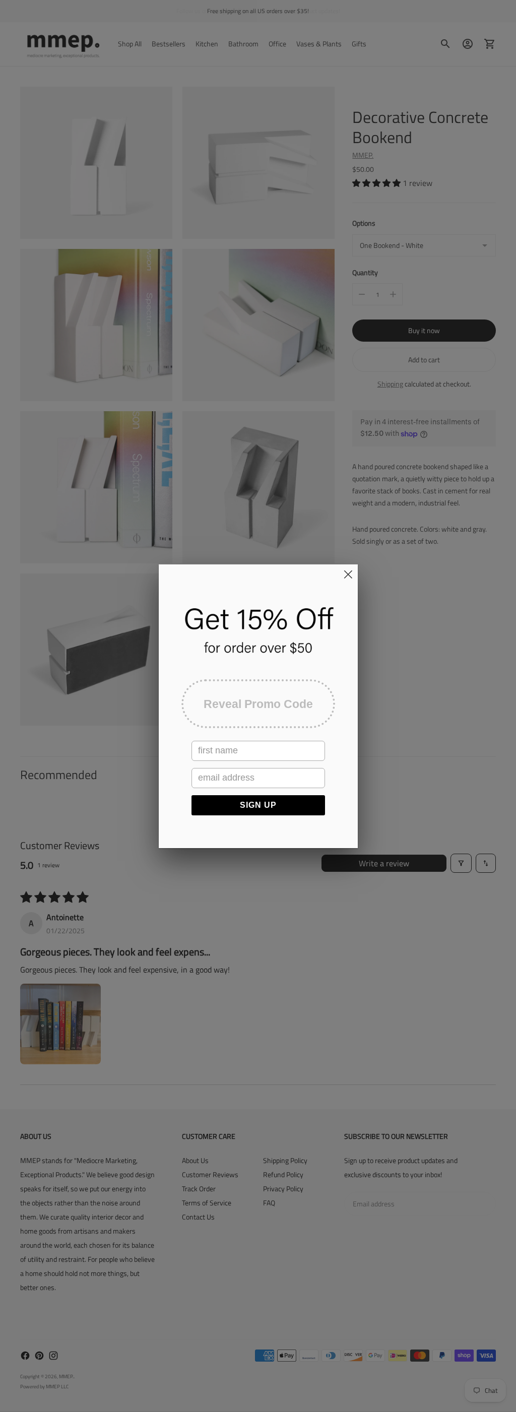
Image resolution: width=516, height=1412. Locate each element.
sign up (258, 805)
